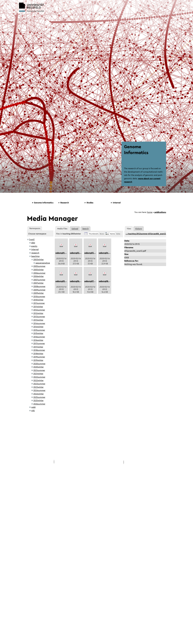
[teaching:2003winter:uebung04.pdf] (105, 245)
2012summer (39, 309)
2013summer (39, 316)
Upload (75, 228)
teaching (35, 256)
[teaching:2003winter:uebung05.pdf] (61, 273)
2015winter (38, 333)
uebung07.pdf (90, 281)
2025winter (38, 400)
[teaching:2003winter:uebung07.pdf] (90, 273)
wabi (33, 407)
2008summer (39, 286)
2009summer (39, 289)
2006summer (39, 273)
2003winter (38, 259)
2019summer (39, 356)
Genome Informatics (136, 149)
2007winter (38, 283)
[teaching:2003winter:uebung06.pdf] (76, 273)
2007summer (39, 279)
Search (85, 228)
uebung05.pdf (61, 281)
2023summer (39, 383)
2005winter (38, 269)
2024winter (38, 393)
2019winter (38, 360)
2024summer (39, 390)
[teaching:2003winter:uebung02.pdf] (76, 245)
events (34, 246)
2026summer (39, 403)
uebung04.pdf (105, 252)
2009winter (38, 293)
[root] (32, 239)
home (149, 212)
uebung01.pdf (61, 252)
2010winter (38, 299)
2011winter (38, 306)
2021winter (38, 373)
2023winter (38, 387)
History (138, 228)
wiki (33, 410)
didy (33, 242)
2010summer (39, 296)
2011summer (39, 303)
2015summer (39, 330)
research (35, 252)
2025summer (39, 397)
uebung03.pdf (90, 252)
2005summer (39, 266)
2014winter (38, 326)
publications (160, 212)
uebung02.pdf (76, 252)
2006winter (38, 276)
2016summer (39, 336)
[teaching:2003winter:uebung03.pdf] (90, 245)
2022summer (39, 377)
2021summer (39, 370)
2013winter (38, 319)
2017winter (38, 346)
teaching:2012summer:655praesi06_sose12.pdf (148, 234)
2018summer (39, 350)
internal (35, 249)
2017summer (39, 343)
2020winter (38, 366)
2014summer (39, 323)
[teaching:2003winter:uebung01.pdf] (61, 245)
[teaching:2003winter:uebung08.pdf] (105, 273)
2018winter (38, 353)
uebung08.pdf (105, 281)
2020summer (39, 363)
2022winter (38, 380)
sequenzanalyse (42, 262)
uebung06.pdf (76, 281)
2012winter (38, 313)
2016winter (38, 340)
